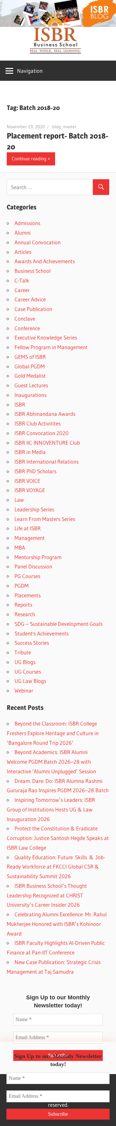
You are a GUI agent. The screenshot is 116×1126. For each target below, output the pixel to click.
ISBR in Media (30, 452)
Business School (33, 270)
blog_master (64, 127)
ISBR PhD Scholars (35, 471)
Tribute (23, 652)
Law (19, 499)
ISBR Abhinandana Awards (45, 413)
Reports (23, 604)
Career (22, 290)
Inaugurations (30, 394)
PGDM (22, 585)
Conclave (25, 318)
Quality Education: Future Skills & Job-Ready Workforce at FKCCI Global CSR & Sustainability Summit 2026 (56, 867)
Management (30, 537)
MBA (20, 547)
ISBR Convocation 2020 (42, 433)
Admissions (27, 223)
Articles (23, 251)
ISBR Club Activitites (38, 423)
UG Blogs (25, 662)
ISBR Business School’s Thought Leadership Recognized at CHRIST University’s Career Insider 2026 (47, 895)
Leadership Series (34, 509)
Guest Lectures (31, 385)
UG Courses (28, 671)
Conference (27, 328)
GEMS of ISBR (30, 356)
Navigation (30, 70)
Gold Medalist (30, 375)
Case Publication (33, 309)
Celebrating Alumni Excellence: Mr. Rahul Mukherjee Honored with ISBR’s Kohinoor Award (57, 924)
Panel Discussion (33, 566)
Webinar (24, 690)
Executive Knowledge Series (46, 337)
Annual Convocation (38, 242)
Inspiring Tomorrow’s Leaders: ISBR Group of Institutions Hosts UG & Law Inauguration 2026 (51, 809)
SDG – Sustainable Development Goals (58, 623)
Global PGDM (30, 366)
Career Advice (30, 299)
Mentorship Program (38, 557)
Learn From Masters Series (45, 519)
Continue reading (29, 158)
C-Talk (22, 280)
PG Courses (27, 576)
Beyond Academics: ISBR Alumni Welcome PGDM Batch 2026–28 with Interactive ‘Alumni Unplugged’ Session (51, 762)
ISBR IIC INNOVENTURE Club (47, 442)
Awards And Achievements (45, 261)
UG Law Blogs (30, 680)
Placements (28, 595)
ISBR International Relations (47, 461)
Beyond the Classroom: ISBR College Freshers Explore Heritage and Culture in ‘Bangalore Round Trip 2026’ (53, 733)
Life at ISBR (28, 528)
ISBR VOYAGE (30, 490)
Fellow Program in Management (51, 347)
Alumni (23, 232)
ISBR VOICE (27, 480)
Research (25, 614)
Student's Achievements (42, 633)
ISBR (20, 404)
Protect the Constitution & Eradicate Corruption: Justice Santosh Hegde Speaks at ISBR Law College (58, 838)
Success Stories (32, 642)
